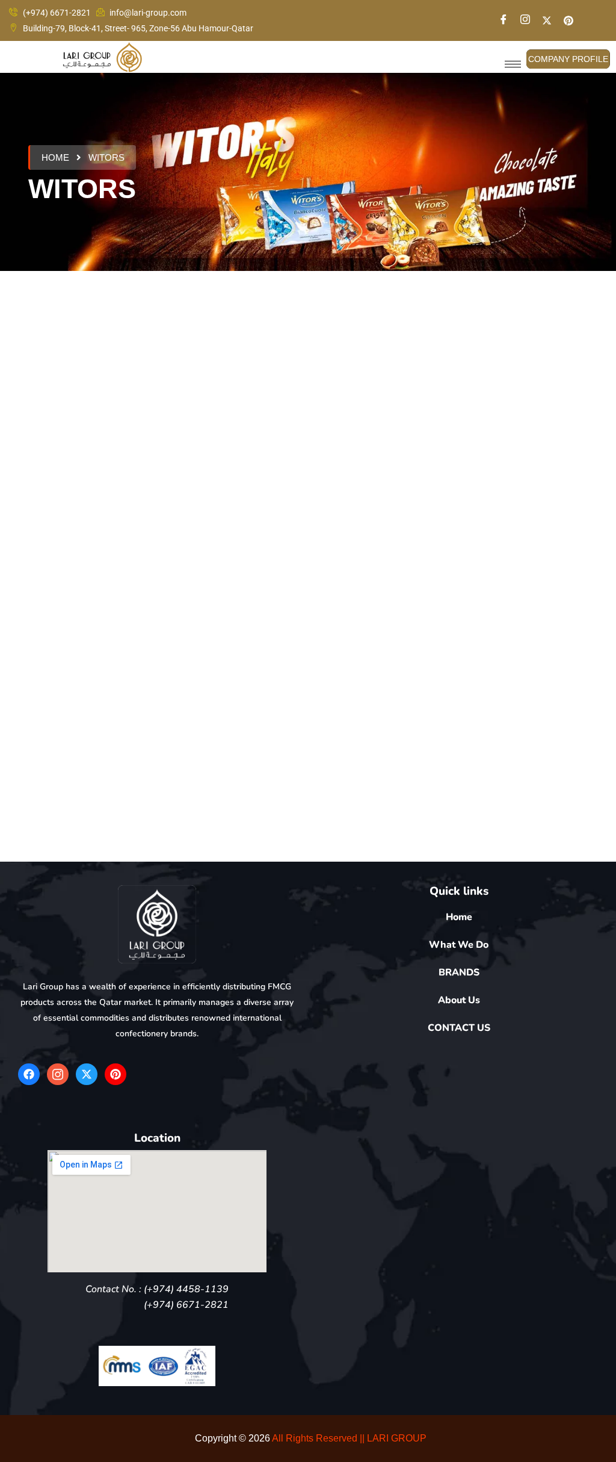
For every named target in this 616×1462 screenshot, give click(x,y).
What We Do (458, 944)
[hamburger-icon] (512, 64)
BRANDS (459, 972)
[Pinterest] (115, 1074)
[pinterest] (568, 20)
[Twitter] (547, 20)
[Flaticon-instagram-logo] (58, 1074)
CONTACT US (459, 1027)
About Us (459, 1000)
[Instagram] (525, 21)
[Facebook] (503, 21)
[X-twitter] (86, 1074)
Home (55, 157)
